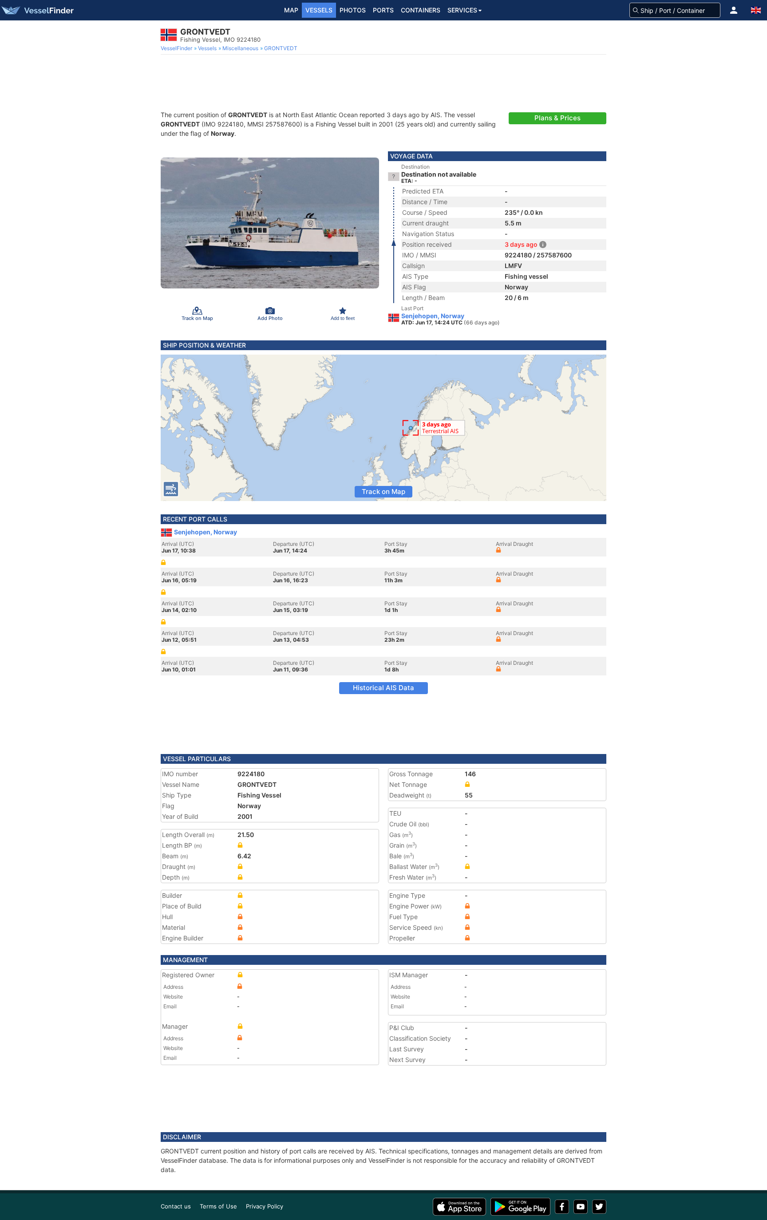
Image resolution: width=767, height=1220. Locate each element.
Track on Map (383, 491)
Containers (420, 10)
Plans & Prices (557, 118)
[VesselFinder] (37, 10)
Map (291, 10)
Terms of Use (218, 1206)
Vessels (318, 10)
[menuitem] (177, 48)
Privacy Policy (264, 1206)
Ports (383, 10)
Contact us (176, 1206)
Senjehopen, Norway (432, 316)
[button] (734, 10)
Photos (353, 10)
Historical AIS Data (383, 687)
